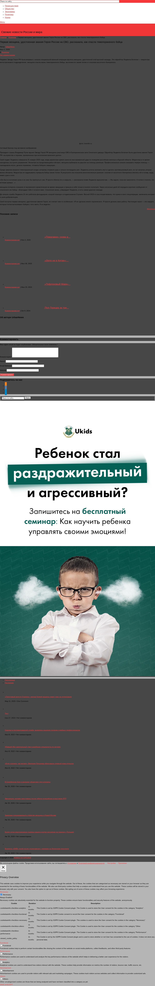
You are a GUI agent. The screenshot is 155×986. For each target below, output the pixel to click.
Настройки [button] (111, 863)
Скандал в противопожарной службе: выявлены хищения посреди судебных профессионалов (42, 730)
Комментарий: (6, 357)
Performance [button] (5, 951)
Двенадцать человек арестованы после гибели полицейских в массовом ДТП (35, 799)
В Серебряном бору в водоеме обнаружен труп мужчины (27, 782)
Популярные (10, 680)
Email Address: (6, 366)
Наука (7, 17)
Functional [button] (4, 943)
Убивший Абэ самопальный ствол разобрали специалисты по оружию (33, 747)
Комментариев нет (12, 240)
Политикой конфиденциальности (91, 863)
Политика (9, 15)
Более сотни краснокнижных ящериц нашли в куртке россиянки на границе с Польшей (39, 832)
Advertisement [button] (5, 968)
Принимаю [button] (122, 863)
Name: (3, 361)
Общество (9, 9)
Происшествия (11, 6)
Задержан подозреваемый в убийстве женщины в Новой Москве (30, 815)
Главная (3, 37)
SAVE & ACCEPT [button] (6, 985)
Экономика (10, 12)
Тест (6, 713)
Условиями (72, 863)
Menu (2, 22)
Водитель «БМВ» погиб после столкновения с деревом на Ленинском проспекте (37, 849)
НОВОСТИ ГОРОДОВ (22, 28)
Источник (151, 209)
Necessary (7, 895)
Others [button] (2, 976)
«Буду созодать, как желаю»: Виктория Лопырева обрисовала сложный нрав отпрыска (39, 763)
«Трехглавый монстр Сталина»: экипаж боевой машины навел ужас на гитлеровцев (38, 697)
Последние (9, 683)
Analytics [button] (3, 959)
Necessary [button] (4, 892)
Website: (3, 370)
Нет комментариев (7, 55)
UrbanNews (10, 47)
